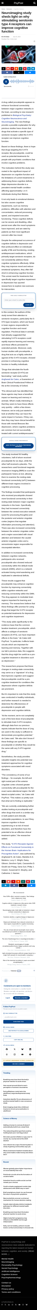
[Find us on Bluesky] (26, 1305)
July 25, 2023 (16, 36)
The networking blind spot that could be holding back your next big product (17, 1132)
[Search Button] (34, 3)
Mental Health (8, 1259)
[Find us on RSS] (16, 1305)
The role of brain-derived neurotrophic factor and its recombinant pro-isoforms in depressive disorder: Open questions (18, 931)
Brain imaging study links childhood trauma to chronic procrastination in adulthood (16, 1109)
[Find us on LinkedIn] (9, 1305)
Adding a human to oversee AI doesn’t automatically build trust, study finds (16, 1126)
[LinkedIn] (30, 1049)
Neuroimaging (8, 1262)
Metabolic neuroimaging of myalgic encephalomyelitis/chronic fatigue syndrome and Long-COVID (19, 946)
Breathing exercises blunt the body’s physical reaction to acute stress (16, 1080)
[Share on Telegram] (33, 68)
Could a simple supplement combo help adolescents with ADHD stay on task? (17, 1187)
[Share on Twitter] (4, 68)
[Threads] (6, 1054)
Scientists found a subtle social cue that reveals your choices (17, 1181)
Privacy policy (8, 1289)
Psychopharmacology (11, 1278)
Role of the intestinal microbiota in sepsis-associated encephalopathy (18, 961)
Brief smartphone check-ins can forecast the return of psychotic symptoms (17, 1193)
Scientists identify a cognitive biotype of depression (18, 917)
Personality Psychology (12, 1265)
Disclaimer (6, 1286)
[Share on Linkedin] (29, 68)
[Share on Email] (8, 68)
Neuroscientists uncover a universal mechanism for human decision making (17, 1199)
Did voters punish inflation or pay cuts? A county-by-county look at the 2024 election (17, 1138)
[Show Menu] (2, 3)
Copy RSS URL (18, 1039)
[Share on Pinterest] (25, 68)
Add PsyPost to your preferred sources (18, 445)
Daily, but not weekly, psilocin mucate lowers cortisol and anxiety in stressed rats (18, 1227)
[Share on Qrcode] (12, 68)
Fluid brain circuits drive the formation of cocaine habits (17, 1175)
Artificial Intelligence (11, 1271)
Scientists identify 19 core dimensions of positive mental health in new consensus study (17, 1101)
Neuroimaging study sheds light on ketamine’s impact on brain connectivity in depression (19, 911)
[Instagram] (14, 1054)
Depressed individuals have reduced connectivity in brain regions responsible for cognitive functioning (18, 923)
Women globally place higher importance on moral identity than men (17, 1169)
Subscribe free (18, 1021)
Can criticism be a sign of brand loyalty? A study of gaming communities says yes (18, 1145)
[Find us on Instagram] (12, 1305)
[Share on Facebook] (7, 72)
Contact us (6, 1283)
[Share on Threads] (18, 72)
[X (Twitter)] (14, 1049)
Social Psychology (10, 1268)
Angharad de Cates (10, 379)
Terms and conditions (11, 1292)
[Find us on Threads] (23, 1305)
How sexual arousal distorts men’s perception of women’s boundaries (15, 1086)
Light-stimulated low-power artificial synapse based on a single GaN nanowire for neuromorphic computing (18, 954)
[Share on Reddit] (16, 68)
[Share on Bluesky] (30, 72)
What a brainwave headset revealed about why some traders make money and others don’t (18, 1152)
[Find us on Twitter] (5, 1305)
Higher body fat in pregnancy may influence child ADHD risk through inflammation (15, 1220)
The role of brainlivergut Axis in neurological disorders (18, 939)
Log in (8, 998)
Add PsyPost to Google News (18, 1030)
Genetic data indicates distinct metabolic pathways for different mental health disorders (17, 1206)
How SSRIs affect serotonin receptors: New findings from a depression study (18, 897)
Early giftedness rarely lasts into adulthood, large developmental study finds (16, 1093)
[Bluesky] (22, 1049)
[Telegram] (30, 1054)
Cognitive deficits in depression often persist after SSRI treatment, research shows (18, 904)
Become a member (21, 998)
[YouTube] (22, 1054)
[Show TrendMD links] (34, 970)
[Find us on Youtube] (19, 1305)
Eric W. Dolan (5, 36)
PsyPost (18, 3)
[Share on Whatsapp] (20, 68)
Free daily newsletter (18, 295)
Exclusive (9, 9)
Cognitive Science (19, 9)
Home (3, 9)
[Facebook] (6, 1049)
